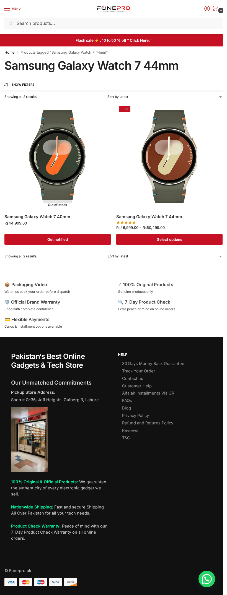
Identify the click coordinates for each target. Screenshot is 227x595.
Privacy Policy (135, 415)
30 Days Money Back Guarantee (153, 363)
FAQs (127, 400)
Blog (126, 408)
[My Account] (207, 9)
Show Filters (23, 85)
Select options (169, 239)
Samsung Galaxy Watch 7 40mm (37, 216)
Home (9, 52)
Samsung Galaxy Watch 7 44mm (149, 216)
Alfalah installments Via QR (148, 393)
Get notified (57, 239)
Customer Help (137, 385)
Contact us (132, 378)
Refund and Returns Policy (147, 423)
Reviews (130, 430)
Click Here (139, 40)
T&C (126, 437)
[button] (216, 9)
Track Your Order (138, 371)
